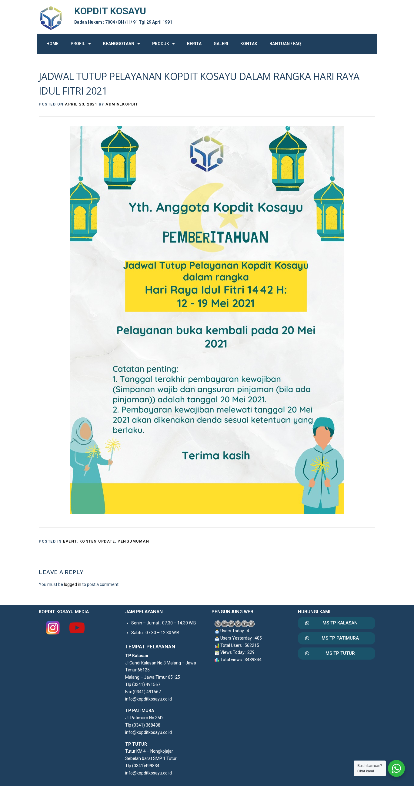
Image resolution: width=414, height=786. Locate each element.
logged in (72, 584)
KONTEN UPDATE (97, 541)
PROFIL (78, 43)
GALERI (221, 43)
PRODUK (160, 43)
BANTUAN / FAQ (285, 43)
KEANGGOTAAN (118, 43)
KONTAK (248, 43)
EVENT (70, 541)
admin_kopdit (121, 104)
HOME (52, 43)
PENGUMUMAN (133, 541)
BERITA (194, 43)
